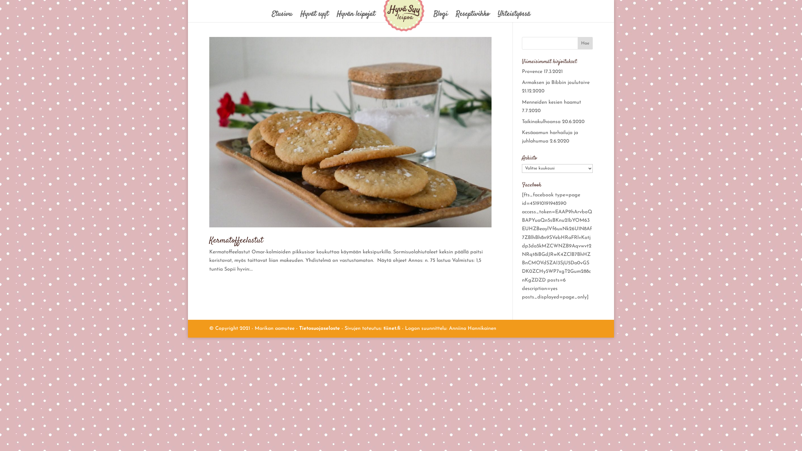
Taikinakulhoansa (541, 121)
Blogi (441, 15)
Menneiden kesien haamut (551, 102)
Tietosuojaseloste (319, 328)
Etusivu (282, 15)
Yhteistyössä (514, 15)
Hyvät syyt (314, 15)
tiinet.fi (391, 328)
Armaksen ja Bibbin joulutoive (556, 82)
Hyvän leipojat (356, 15)
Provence (532, 71)
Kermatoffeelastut (236, 240)
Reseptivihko (473, 15)
